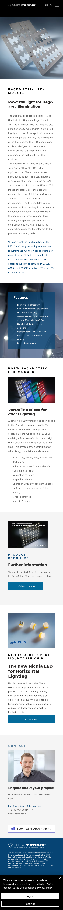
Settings (30, 903)
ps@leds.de (20, 813)
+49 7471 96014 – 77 (22, 809)
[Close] (58, 880)
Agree (30, 896)
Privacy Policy (44, 887)
